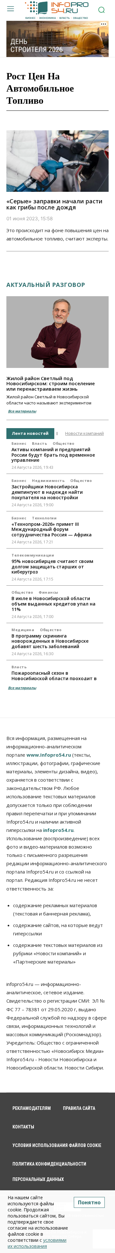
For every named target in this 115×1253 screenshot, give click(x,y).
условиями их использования (37, 1243)
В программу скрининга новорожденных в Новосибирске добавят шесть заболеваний (50, 641)
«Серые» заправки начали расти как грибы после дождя (54, 204)
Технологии (44, 518)
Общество (63, 443)
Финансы (48, 592)
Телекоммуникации (33, 555)
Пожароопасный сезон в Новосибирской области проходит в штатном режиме (54, 678)
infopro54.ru (58, 830)
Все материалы (22, 411)
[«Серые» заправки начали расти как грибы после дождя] (57, 161)
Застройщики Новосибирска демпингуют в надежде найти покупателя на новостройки (47, 492)
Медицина (23, 629)
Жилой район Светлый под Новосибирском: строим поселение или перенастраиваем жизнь (50, 383)
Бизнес (19, 443)
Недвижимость (48, 480)
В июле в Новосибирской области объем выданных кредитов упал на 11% (54, 603)
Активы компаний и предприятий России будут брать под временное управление (53, 454)
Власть (39, 443)
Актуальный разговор (45, 285)
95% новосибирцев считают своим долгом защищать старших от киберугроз (52, 566)
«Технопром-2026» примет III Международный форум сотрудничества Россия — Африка (52, 529)
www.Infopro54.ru (49, 755)
